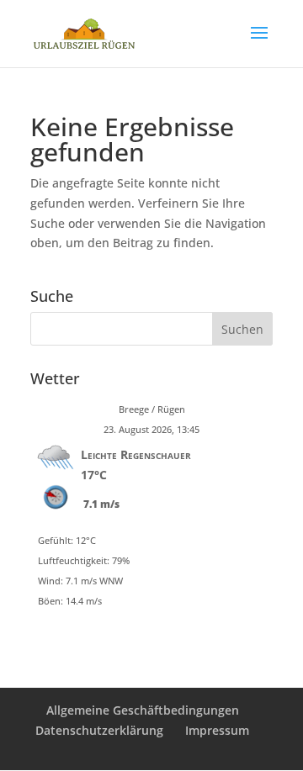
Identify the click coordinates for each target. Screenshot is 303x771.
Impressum (217, 730)
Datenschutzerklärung (99, 730)
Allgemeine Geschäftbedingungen (142, 710)
